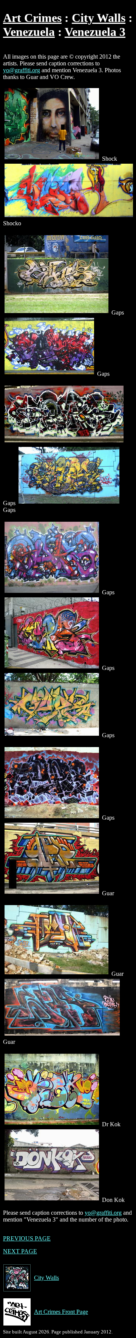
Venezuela (29, 32)
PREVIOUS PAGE (27, 1238)
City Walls (98, 18)
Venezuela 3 (95, 32)
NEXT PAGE (20, 1251)
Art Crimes (32, 18)
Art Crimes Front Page (61, 1312)
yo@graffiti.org (21, 70)
